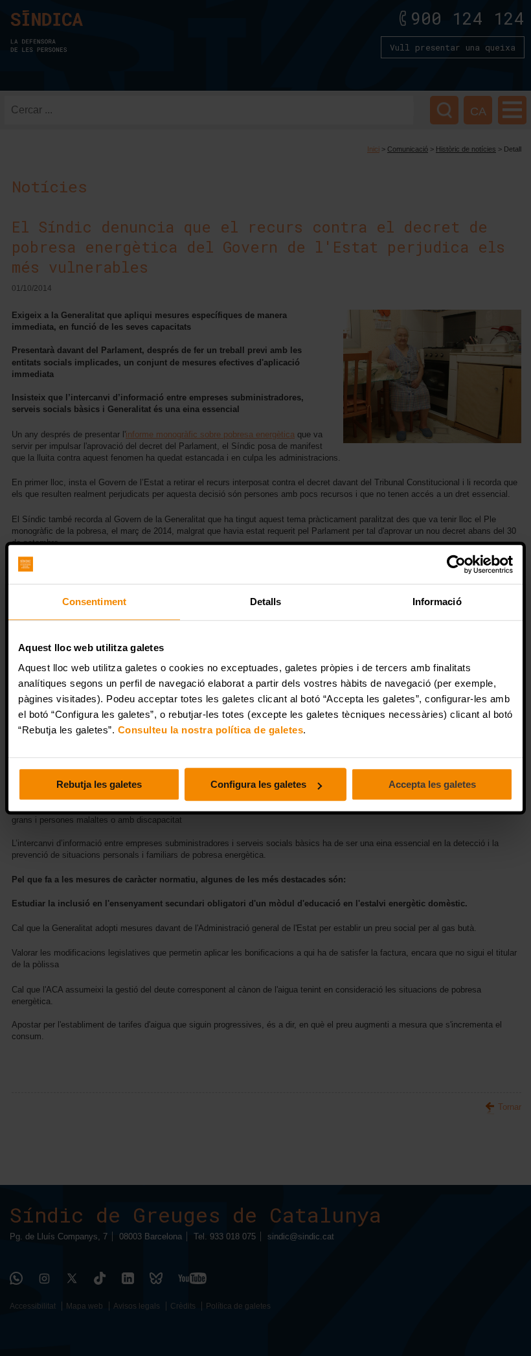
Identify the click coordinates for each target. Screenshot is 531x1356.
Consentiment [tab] (94, 601)
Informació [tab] (437, 601)
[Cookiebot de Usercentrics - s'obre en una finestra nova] (456, 564)
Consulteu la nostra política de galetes (211, 729)
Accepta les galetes (432, 784)
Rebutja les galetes (99, 784)
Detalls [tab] (266, 601)
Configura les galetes (258, 784)
